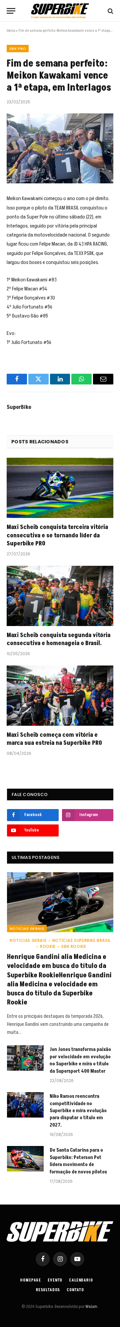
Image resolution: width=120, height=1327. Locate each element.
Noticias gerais (27, 928)
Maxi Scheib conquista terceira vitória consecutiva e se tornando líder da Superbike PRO (57, 535)
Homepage (30, 1280)
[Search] (109, 10)
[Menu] (11, 10)
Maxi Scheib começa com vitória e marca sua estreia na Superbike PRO (54, 739)
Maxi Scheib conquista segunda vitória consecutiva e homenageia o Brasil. (58, 639)
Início (11, 30)
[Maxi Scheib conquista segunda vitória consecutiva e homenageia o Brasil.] (60, 596)
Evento (55, 1280)
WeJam (91, 1307)
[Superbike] (60, 11)
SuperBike (19, 407)
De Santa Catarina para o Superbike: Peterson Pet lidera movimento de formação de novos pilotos (78, 1161)
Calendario (81, 1280)
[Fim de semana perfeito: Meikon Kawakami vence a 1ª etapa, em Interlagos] (60, 148)
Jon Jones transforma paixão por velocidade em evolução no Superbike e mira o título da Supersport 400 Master (80, 1060)
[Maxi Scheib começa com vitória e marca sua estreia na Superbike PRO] (60, 696)
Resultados (48, 1290)
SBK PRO (17, 48)
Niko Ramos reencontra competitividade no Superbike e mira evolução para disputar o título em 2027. (78, 1111)
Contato (75, 1290)
